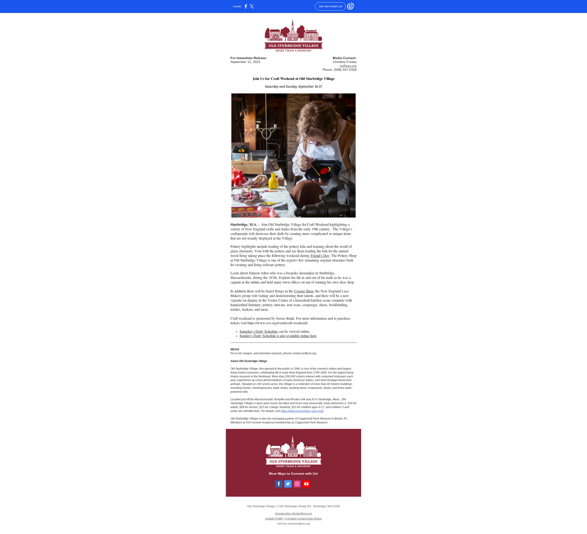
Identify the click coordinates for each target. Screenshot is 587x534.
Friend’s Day (320, 255)
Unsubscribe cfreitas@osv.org (293, 513)
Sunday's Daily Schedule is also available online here (278, 335)
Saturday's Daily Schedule (259, 331)
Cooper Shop (303, 291)
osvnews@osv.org (298, 523)
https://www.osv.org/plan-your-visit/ (302, 411)
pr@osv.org (348, 66)
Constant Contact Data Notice (303, 518)
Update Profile (274, 518)
